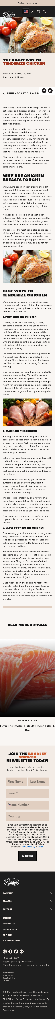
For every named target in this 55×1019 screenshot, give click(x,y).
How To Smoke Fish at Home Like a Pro (27, 728)
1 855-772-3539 (11, 958)
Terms (40, 847)
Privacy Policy (28, 847)
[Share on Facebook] (44, 90)
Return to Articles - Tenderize (27, 93)
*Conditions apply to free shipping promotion (26, 965)
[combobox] (11, 805)
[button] (44, 11)
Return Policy (8, 975)
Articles (8, 935)
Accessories (10, 929)
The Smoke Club (11, 941)
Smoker (7, 918)
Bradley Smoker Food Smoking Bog (20, 596)
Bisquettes (9, 924)
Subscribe (27, 856)
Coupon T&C (8, 981)
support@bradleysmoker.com (18, 961)
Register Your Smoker (27, 3)
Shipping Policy (9, 978)
